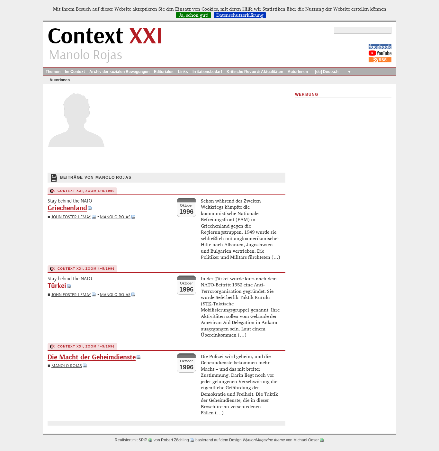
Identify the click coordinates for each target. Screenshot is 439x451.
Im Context (75, 71)
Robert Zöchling (175, 440)
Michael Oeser (306, 440)
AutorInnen (298, 71)
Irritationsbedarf (207, 71)
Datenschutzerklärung (240, 15)
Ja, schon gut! (194, 15)
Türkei (57, 286)
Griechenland (67, 208)
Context (105, 36)
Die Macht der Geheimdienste (92, 357)
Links (183, 71)
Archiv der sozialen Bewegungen (119, 71)
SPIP (143, 440)
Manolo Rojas (115, 217)
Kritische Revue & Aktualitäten (255, 71)
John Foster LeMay (71, 217)
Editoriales (164, 71)
